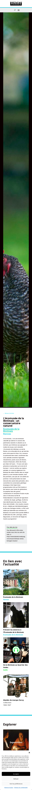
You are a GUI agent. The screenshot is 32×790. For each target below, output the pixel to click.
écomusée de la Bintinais (11, 449)
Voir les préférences (16, 784)
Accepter (16, 774)
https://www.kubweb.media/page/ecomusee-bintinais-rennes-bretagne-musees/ (16, 539)
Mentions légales (8, 787)
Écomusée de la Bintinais (11, 429)
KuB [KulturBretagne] (21, 506)
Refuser (16, 779)
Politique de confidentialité (21, 787)
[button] (29, 753)
